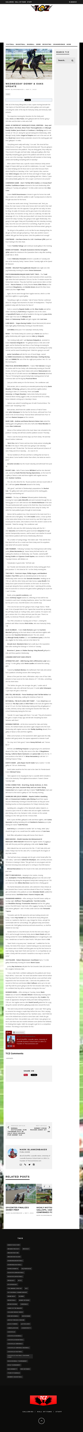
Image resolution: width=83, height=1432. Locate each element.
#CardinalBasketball (15, 1260)
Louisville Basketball (15, 1339)
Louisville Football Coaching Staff (18, 1356)
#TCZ (20, 1280)
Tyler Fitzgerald (14, 1373)
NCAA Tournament (14, 1365)
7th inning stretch (15, 1288)
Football (10, 44)
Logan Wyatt (26, 1328)
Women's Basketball (15, 1377)
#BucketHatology (14, 1256)
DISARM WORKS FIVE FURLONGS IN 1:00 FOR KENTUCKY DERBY (49, 1210)
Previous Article (18, 1125)
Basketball (20, 44)
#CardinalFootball (14, 1264)
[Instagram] (11, 1046)
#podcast (11, 1280)
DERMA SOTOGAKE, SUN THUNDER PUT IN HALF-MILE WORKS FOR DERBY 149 (17, 1131)
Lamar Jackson (13, 1328)
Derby (38, 44)
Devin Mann (26, 1316)
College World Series (15, 1312)
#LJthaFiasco (26, 1268)
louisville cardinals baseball (18, 1347)
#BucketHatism (13, 1252)
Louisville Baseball (15, 1335)
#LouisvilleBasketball (16, 1272)
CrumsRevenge (59, 44)
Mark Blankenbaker (15, 89)
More (69, 44)
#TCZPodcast (12, 1284)
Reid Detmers (25, 1369)
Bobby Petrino (24, 1300)
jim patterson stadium (16, 1320)
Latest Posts (19, 1032)
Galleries (10, 2)
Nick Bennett (12, 1369)
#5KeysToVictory (14, 1245)
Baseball (30, 44)
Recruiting (46, 44)
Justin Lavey (25, 1324)
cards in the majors (15, 1308)
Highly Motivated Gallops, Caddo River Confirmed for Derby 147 (20, 1210)
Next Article (41, 1125)
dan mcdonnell (13, 1316)
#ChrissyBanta (13, 1268)
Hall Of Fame (20, 2)
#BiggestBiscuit (13, 1248)
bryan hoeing (12, 1304)
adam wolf (11, 1296)
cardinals (24, 1304)
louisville (11, 1332)
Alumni (21, 1296)
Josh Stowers (13, 1324)
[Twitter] (8, 1046)
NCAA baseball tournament (17, 1361)
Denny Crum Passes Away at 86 (40, 1130)
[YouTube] (13, 1046)
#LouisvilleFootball (15, 1276)
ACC (26, 1288)
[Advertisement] (41, 28)
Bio (9, 1032)
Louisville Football (15, 1351)
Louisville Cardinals (15, 1343)
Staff (29, 2)
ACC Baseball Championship (17, 1292)
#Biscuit (26, 1248)
